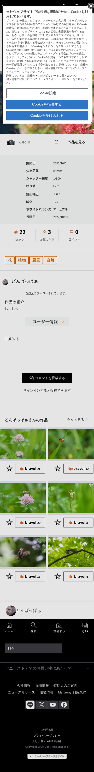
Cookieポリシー (47, 75)
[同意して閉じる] (90, 5)
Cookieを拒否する (47, 104)
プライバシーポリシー (59, 79)
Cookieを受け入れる (47, 115)
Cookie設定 (47, 93)
